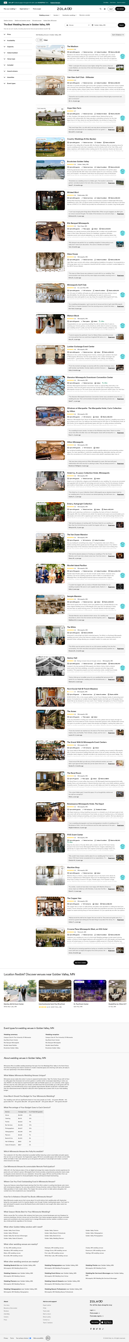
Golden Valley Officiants (11, 1233)
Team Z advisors (48, 1322)
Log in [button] (111, 9)
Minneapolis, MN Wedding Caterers (14, 1276)
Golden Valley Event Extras (12, 1230)
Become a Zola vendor (10, 1308)
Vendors (55, 15)
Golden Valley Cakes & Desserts (13, 1238)
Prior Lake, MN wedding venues (54, 1253)
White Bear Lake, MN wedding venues (56, 1255)
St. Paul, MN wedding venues (12, 1248)
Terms (46, 2)
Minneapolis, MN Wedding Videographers (16, 1292)
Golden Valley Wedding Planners (54, 1238)
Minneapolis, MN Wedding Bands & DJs (15, 1268)
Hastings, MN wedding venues (95, 1253)
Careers (6, 1317)
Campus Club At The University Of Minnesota (17, 1037)
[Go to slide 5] (53, 63)
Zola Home (112, 2)
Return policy (47, 1317)
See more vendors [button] (80, 962)
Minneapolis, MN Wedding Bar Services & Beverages (101, 1278)
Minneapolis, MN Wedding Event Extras (56, 1276)
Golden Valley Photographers (94, 1235)
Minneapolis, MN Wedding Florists (96, 1268)
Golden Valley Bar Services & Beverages (15, 1235)
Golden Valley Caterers (51, 1230)
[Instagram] (100, 1329)
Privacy (6, 1338)
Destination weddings (69, 15)
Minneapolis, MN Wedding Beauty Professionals (59, 1292)
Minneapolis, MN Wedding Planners (14, 1284)
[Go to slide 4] (52, 63)
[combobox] (104, 25)
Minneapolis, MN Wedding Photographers (57, 1268)
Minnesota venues (36, 20)
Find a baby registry (96, 1316)
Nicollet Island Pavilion (10, 1045)
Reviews (6, 1311)
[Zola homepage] (64, 9)
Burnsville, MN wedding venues (13, 1255)
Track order (46, 1311)
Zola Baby (105, 2)
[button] (89, 25)
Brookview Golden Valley (11, 1048)
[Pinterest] (94, 1329)
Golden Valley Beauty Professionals (55, 1233)
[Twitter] (97, 1329)
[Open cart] (105, 9)
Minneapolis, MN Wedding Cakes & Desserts (58, 1284)
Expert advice (24, 9)
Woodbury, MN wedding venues (13, 1250)
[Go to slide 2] (49, 63)
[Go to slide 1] (47, 63)
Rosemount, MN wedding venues (96, 1250)
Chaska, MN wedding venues (94, 1248)
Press (5, 1319)
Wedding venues (44, 15)
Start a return (47, 1314)
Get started (95, 1322)
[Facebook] (91, 1329)
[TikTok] (103, 1329)
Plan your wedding (9, 9)
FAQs (44, 1308)
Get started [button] (120, 9)
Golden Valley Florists (92, 1230)
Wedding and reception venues (22, 20)
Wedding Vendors (8, 20)
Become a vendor (85, 15)
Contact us (46, 1319)
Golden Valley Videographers (94, 1233)
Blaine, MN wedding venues (12, 1253)
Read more (111, 68)
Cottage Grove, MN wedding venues (56, 1250)
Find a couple (37, 9)
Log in (92, 1310)
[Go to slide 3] (50, 63)
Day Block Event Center (11, 1040)
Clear (46, 40)
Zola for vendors (121, 2)
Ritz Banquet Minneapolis (11, 1042)
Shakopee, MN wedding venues (54, 1248)
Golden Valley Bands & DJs (53, 1235)
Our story (6, 1305)
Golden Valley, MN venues (49, 20)
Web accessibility (38, 1338)
